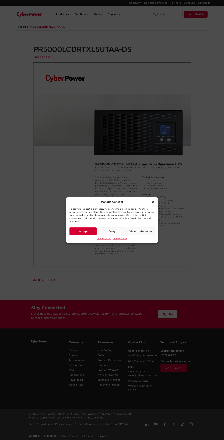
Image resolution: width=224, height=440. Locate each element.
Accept (83, 231)
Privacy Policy (120, 238)
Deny (112, 231)
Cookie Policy (104, 238)
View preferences (140, 231)
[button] (153, 202)
